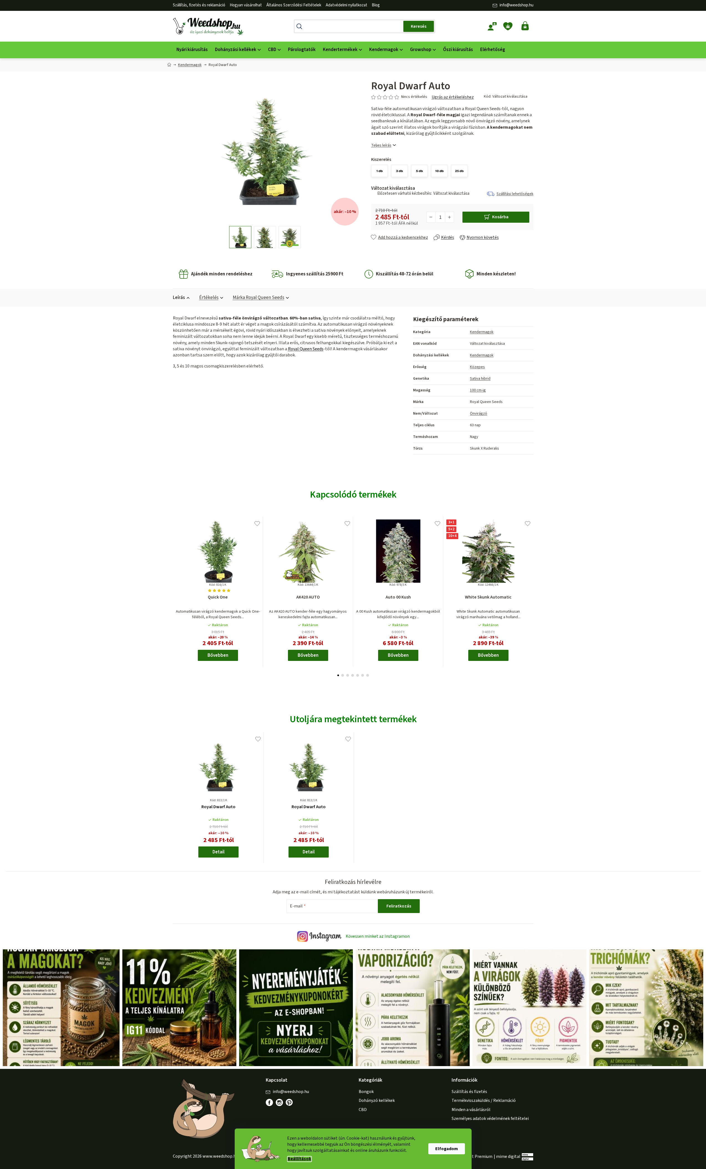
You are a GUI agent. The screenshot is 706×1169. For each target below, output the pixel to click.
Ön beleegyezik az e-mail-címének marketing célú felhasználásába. (383, 625)
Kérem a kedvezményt (383, 606)
